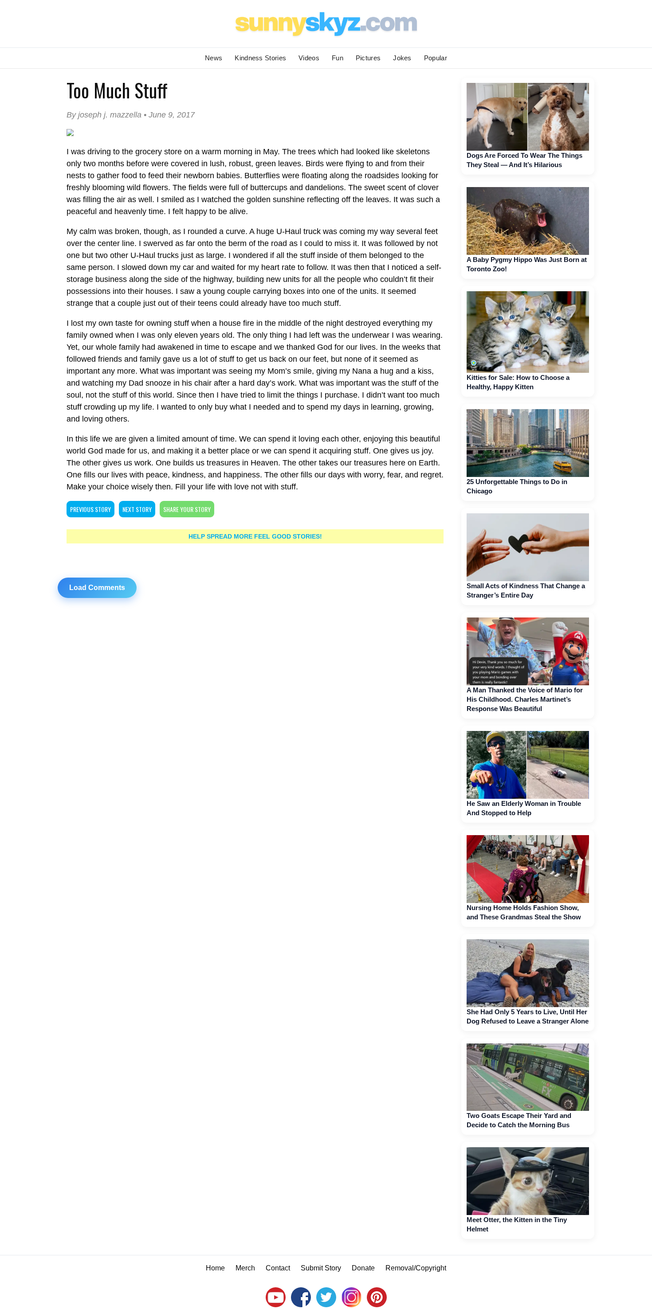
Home (215, 1268)
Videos (309, 58)
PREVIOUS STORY (90, 509)
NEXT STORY (137, 509)
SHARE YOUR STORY (187, 509)
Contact (278, 1268)
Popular (435, 58)
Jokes (402, 58)
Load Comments (97, 587)
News (213, 58)
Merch (245, 1268)
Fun (337, 58)
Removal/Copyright (415, 1268)
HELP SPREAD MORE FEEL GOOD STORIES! (255, 536)
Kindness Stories (260, 58)
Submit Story (321, 1268)
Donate (363, 1268)
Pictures (368, 58)
